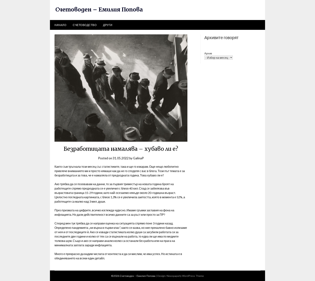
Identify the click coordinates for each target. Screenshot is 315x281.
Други (107, 25)
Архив (208, 53)
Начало (60, 25)
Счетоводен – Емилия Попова (99, 9)
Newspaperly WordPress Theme (185, 275)
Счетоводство (85, 25)
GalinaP (138, 158)
